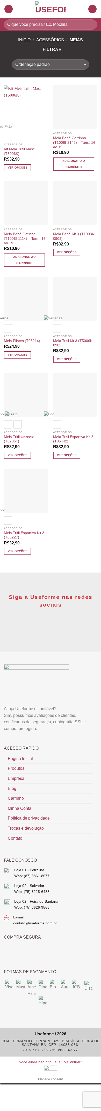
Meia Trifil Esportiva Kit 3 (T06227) (24, 535)
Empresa (16, 778)
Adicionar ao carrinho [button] (73, 164)
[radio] (8, 137)
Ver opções (17, 167)
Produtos (16, 768)
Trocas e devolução (26, 828)
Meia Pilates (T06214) (22, 341)
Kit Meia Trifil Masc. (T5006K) (20, 151)
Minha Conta (19, 808)
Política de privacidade (29, 818)
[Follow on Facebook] (45, 625)
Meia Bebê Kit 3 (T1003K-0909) (74, 236)
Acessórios (50, 40)
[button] (8, 9)
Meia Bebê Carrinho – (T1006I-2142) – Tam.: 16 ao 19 (74, 142)
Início (24, 40)
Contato (15, 838)
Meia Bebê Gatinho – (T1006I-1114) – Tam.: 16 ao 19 (25, 238)
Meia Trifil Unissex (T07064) (19, 439)
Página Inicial (20, 758)
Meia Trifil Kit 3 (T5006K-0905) (73, 343)
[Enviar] (91, 24)
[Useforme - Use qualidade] (50, 9)
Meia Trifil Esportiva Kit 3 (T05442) (73, 439)
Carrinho (16, 798)
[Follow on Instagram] (56, 625)
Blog (12, 788)
